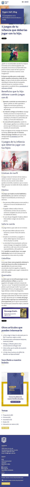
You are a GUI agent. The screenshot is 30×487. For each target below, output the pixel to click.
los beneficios (14, 136)
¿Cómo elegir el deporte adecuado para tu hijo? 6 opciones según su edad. (15, 336)
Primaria (7, 417)
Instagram (5, 469)
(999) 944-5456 (10, 451)
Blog (3, 459)
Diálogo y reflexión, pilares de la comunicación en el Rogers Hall (12, 345)
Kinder (6, 422)
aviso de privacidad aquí (17, 478)
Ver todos (5, 428)
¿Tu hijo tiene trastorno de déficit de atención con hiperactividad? (13, 353)
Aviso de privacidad (6, 461)
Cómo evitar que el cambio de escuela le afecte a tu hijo (14, 349)
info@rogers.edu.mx (10, 453)
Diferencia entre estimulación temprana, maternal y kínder (14, 340)
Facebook (4, 467)
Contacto (4, 463)
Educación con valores (11, 424)
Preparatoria (8, 415)
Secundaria (7, 420)
